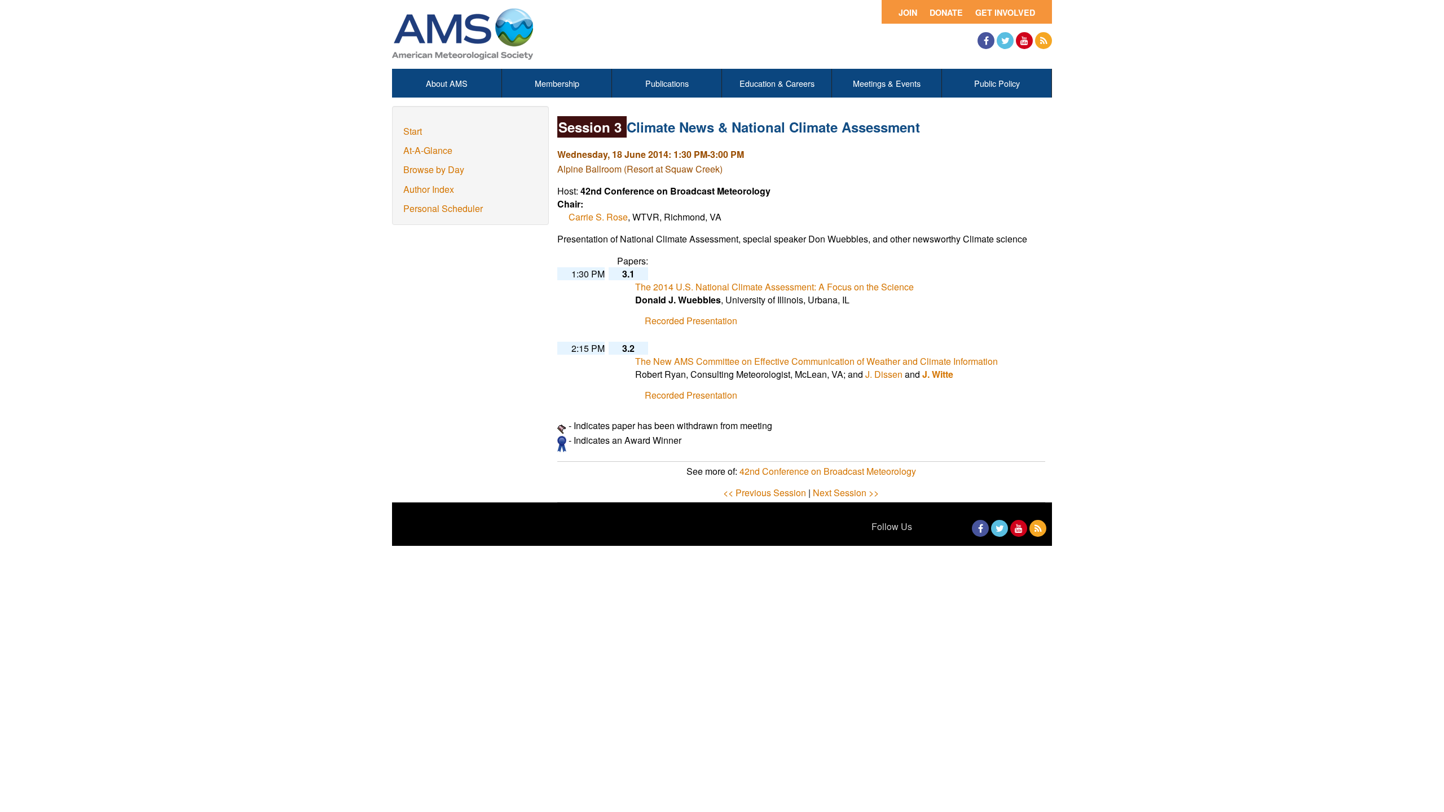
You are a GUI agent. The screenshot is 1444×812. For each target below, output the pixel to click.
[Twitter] (1005, 40)
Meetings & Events (887, 83)
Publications (667, 83)
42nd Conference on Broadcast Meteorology (827, 471)
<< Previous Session (764, 492)
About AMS (447, 83)
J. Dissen (883, 374)
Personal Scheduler (443, 208)
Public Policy (997, 83)
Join (908, 12)
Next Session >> (846, 492)
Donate (946, 12)
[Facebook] (986, 40)
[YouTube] (1024, 40)
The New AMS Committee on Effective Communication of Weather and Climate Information (816, 361)
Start (412, 131)
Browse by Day (433, 169)
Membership (557, 83)
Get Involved (1005, 12)
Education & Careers (777, 83)
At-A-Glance (427, 150)
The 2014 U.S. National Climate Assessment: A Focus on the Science (774, 286)
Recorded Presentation (691, 320)
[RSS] (1043, 40)
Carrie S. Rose (598, 216)
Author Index (428, 189)
